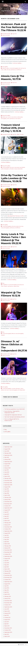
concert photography (13, 68)
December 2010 (8, 628)
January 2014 (7, 598)
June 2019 (6, 472)
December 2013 (8, 600)
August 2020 (7, 463)
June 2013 (6, 609)
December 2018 (8, 480)
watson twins (16, 286)
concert (9, 117)
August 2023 (7, 449)
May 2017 (6, 516)
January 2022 (7, 459)
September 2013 (8, 607)
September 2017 (8, 508)
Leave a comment (6, 35)
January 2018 (7, 499)
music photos (14, 117)
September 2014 (8, 581)
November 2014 (8, 577)
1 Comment (21, 134)
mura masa (16, 167)
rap (9, 69)
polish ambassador (5, 168)
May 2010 (6, 634)
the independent (21, 389)
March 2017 (7, 520)
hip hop (22, 68)
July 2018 (6, 489)
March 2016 (7, 543)
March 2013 (7, 611)
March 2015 (7, 569)
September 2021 (8, 461)
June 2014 (6, 588)
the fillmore (19, 69)
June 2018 (6, 491)
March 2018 (7, 495)
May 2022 (6, 457)
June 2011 (6, 621)
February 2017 (7, 522)
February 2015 (7, 571)
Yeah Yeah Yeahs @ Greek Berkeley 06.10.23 (14, 417)
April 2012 (6, 615)
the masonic (18, 118)
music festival (22, 167)
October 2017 (7, 505)
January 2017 (7, 524)
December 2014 (8, 575)
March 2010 (7, 636)
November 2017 (8, 503)
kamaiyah (7, 167)
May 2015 (6, 564)
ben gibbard (4, 284)
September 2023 (8, 446)
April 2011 (6, 623)
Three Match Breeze (10, 397)
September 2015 (8, 556)
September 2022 (8, 455)
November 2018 (8, 482)
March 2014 (7, 594)
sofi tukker (11, 168)
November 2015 (8, 552)
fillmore (13, 333)
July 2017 (6, 512)
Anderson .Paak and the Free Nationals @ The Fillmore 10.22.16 (14, 27)
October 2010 (7, 630)
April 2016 (6, 541)
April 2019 (6, 474)
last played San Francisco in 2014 (16, 216)
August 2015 (7, 558)
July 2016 (6, 535)
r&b (8, 69)
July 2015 (6, 560)
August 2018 (7, 487)
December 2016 (8, 527)
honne (3, 167)
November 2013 (8, 602)
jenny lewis (19, 284)
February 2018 (7, 497)
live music (12, 167)
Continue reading (17, 63)
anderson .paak (5, 68)
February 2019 (7, 478)
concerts (13, 388)
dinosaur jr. (18, 388)
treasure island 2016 (18, 168)
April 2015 (6, 567)
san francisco (13, 69)
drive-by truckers (15, 226)
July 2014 (6, 585)
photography (4, 118)
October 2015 (7, 554)
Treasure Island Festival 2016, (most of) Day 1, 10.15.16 (13, 127)
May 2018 (6, 493)
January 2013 (7, 613)
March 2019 (7, 476)
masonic (5, 286)
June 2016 (6, 537)
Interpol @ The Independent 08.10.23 (13, 414)
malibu (5, 69)
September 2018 (8, 484)
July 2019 (6, 470)
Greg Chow (14, 33)
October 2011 (7, 617)
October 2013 (7, 604)
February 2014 (7, 596)
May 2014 (6, 590)
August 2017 (7, 510)
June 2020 (6, 465)
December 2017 (8, 501)
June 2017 (6, 514)
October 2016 (7, 529)
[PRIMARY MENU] (2, 1)
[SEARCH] (25, 1)
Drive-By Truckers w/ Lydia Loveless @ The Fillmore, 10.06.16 (14, 178)
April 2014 (6, 592)
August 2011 (7, 619)
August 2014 (7, 583)
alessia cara (4, 117)
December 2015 (8, 550)
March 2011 (7, 625)
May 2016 (6, 539)
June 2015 (6, 562)
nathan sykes (20, 117)
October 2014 (7, 579)
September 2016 (8, 531)
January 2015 (7, 573)
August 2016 (7, 533)
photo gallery (5, 66)
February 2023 (7, 453)
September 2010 (8, 632)
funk (19, 68)
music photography (5, 227)
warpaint (3, 335)
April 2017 (6, 518)
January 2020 (7, 468)
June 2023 (6, 451)
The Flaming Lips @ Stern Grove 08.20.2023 (14, 409)
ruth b (8, 118)
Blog (3, 115)
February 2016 (7, 545)
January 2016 (7, 548)
